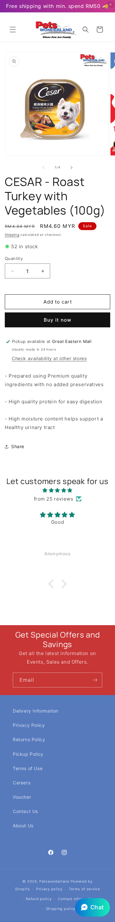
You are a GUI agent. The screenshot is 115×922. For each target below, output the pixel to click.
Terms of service (84, 889)
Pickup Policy (28, 754)
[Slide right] (72, 167)
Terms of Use (27, 768)
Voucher (22, 797)
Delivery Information (35, 711)
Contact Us (25, 811)
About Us (23, 825)
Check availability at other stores (49, 358)
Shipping (12, 234)
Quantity (14, 258)
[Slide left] (43, 167)
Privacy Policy (29, 725)
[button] (13, 30)
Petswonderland (54, 881)
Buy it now (57, 320)
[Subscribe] (95, 680)
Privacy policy (49, 889)
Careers (21, 782)
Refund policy (38, 899)
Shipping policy (61, 908)
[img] (57, 490)
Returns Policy (29, 739)
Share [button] (17, 446)
